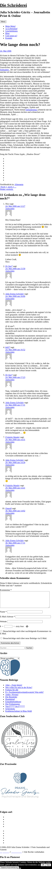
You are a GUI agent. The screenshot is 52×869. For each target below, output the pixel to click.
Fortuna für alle (11, 690)
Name (3, 612)
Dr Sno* (9, 266)
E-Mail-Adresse (7, 616)
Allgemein (19, 184)
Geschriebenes (11, 31)
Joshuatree (4, 70)
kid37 (7, 347)
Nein (48, 865)
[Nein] (20, 868)
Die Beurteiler (11, 697)
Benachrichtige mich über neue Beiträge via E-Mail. (25, 638)
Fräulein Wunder (12, 437)
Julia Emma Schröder (14, 294)
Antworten (9, 208)
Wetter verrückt (6, 189)
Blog (7, 33)
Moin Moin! (10, 26)
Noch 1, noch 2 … (8, 187)
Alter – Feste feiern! (13, 685)
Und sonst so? (11, 36)
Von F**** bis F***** (15, 706)
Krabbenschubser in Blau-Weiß (18, 711)
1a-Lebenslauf (11, 29)
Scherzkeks (10, 709)
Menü (3, 22)
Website (3, 621)
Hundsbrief (10, 699)
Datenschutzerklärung (9, 868)
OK (43, 865)
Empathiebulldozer (13, 702)
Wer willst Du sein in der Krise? (18, 687)
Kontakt (8, 38)
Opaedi (8, 508)
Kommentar (6, 590)
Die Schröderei (13, 5)
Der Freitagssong (12, 704)
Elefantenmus (32, 110)
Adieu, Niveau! (11, 694)
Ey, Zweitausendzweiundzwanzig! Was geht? (24, 692)
